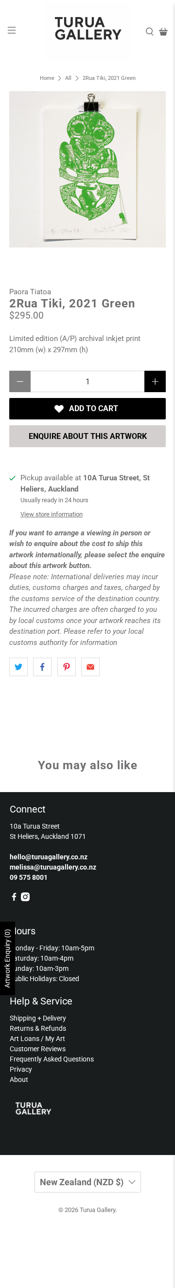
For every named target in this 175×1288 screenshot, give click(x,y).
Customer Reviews (38, 1049)
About (19, 1079)
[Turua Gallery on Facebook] (14, 899)
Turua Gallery (97, 1209)
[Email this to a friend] (90, 667)
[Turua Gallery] (87, 31)
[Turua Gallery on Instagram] (25, 899)
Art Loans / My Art (37, 1038)
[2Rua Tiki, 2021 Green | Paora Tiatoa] (87, 169)
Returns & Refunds (38, 1028)
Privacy (21, 1069)
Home (47, 78)
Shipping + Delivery (38, 1018)
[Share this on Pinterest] (66, 667)
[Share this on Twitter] (18, 667)
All (68, 78)
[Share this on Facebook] (42, 667)
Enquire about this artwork (88, 436)
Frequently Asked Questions (52, 1059)
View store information (51, 514)
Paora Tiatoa (30, 291)
